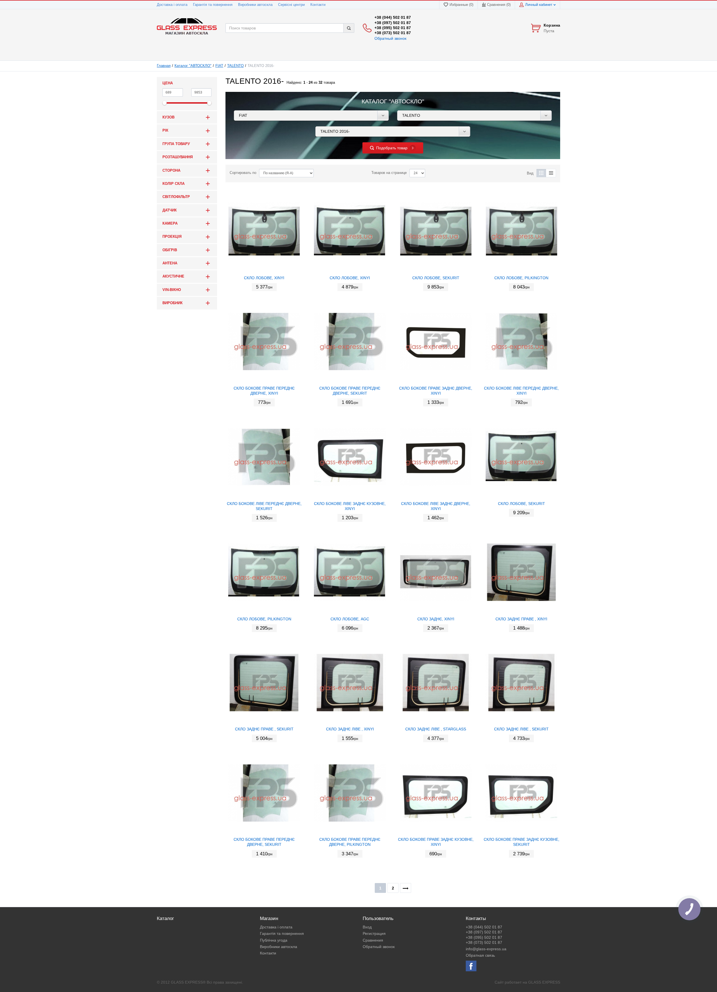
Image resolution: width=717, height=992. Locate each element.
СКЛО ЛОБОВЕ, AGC (349, 619)
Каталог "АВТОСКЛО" (192, 66)
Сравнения (373, 940)
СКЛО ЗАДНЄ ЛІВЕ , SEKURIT (521, 729)
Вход (367, 927)
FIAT (219, 66)
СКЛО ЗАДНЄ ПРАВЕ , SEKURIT (264, 729)
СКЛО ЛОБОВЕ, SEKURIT (435, 278)
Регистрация (374, 933)
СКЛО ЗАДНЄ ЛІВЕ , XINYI (350, 729)
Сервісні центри (291, 5)
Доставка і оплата (172, 5)
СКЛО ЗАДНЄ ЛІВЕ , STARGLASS (435, 729)
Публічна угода (273, 940)
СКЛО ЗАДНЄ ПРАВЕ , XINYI (521, 619)
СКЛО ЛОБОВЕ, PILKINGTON (521, 278)
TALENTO (235, 66)
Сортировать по (243, 173)
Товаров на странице (389, 173)
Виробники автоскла (255, 5)
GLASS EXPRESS (544, 982)
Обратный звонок (390, 38)
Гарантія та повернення (212, 5)
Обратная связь (480, 955)
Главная (164, 66)
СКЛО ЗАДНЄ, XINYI (435, 619)
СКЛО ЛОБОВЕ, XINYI (264, 278)
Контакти (317, 5)
